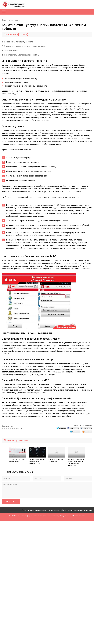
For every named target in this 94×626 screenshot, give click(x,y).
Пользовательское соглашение (80, 510)
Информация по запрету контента (17, 42)
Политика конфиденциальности (34, 510)
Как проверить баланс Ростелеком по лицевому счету (36, 461)
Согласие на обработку (57, 510)
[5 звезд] (11, 428)
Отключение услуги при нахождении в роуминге (24, 46)
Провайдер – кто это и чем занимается (17, 460)
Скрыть (23, 34)
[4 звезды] (9, 428)
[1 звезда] (3, 428)
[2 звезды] (5, 428)
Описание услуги (10, 50)
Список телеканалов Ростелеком (55, 460)
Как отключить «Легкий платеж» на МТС (20, 55)
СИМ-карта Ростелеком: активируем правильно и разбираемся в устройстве (76, 462)
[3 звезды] (7, 428)
